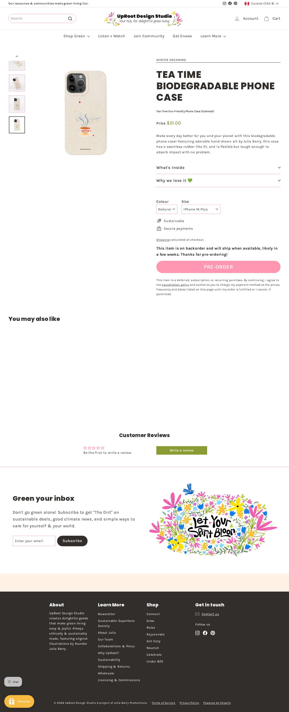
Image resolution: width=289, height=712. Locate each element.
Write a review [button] (182, 450)
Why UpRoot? (108, 653)
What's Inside (170, 167)
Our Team (105, 639)
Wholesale (106, 673)
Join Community (149, 36)
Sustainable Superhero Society (116, 623)
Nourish (153, 648)
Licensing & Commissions (119, 680)
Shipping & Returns (114, 666)
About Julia (107, 633)
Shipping (162, 239)
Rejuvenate (156, 634)
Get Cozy (153, 641)
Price (161, 123)
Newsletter (106, 614)
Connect (153, 614)
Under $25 (155, 661)
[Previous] (16, 57)
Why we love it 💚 (174, 180)
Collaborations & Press (116, 646)
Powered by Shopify (217, 702)
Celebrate (154, 655)
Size (185, 201)
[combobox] (42, 18)
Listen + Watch (111, 36)
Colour (162, 201)
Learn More (211, 36)
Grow (150, 621)
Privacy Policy (189, 702)
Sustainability (109, 660)
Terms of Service (163, 702)
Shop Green (74, 36)
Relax (151, 627)
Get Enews (182, 36)
